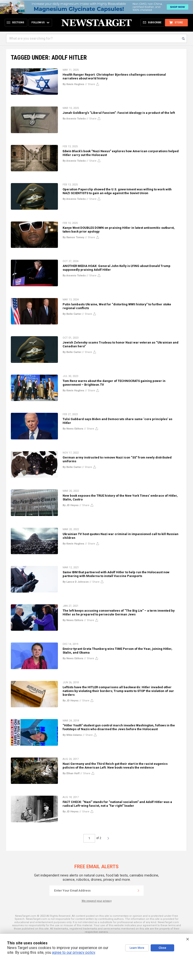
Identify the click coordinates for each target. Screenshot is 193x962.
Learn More (137, 948)
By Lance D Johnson (76, 581)
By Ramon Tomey (73, 237)
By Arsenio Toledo (74, 118)
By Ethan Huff (71, 773)
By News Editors (73, 428)
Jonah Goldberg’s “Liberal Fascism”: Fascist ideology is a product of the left (119, 113)
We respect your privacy (97, 900)
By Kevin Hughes (73, 84)
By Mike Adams (72, 735)
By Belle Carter (72, 313)
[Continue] (138, 890)
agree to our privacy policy (73, 952)
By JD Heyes (71, 505)
